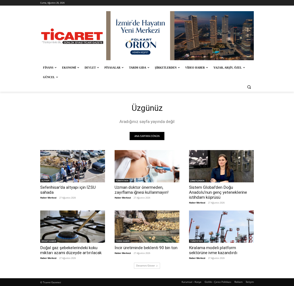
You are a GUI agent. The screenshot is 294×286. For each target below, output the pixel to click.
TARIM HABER (122, 241)
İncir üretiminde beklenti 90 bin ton (146, 247)
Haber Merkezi (48, 197)
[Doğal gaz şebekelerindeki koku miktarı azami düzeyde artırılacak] (72, 226)
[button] (249, 87)
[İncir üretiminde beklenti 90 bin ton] (147, 226)
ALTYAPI (45, 180)
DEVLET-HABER (48, 241)
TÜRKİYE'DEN (122, 180)
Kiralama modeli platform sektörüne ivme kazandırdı (213, 250)
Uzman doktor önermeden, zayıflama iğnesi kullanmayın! (141, 190)
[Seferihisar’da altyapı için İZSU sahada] (72, 166)
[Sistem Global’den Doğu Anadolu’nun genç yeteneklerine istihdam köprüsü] (221, 166)
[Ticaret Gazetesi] (72, 36)
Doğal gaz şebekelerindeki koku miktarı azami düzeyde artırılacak (71, 250)
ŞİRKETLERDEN (197, 180)
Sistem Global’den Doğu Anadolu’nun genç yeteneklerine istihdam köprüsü (218, 192)
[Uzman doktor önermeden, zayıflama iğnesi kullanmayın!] (147, 166)
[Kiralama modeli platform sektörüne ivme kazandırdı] (221, 226)
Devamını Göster (145, 265)
